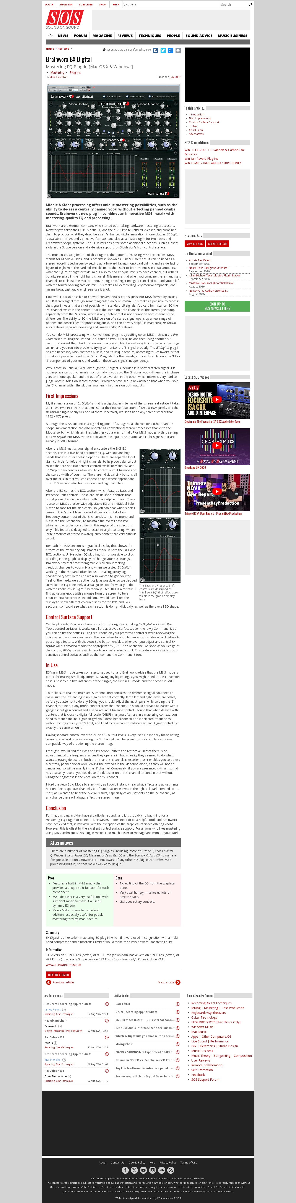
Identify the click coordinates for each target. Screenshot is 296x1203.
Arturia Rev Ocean (200, 260)
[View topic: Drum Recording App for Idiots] (178, 1012)
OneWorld (51, 1026)
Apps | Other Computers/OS (211, 1036)
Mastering (57, 72)
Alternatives (61, 842)
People (173, 35)
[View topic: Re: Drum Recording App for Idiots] (107, 1004)
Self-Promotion (202, 1070)
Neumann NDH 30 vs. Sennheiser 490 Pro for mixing (146, 1060)
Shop (102, 4)
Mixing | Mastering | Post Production (63, 1030)
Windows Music (202, 1027)
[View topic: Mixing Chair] (178, 1044)
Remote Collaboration (206, 1065)
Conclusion (56, 808)
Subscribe (86, 4)
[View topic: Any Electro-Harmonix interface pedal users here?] (178, 1068)
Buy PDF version (58, 974)
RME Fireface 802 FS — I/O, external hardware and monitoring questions (146, 1020)
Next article (166, 982)
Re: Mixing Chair (56, 1020)
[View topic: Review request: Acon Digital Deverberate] (178, 1076)
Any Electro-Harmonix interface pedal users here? (146, 1068)
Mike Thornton (58, 77)
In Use (52, 665)
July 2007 (175, 77)
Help (116, 4)
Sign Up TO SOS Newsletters (217, 306)
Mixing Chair (124, 1044)
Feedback (198, 1075)
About (102, 1162)
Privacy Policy (167, 1162)
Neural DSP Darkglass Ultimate (208, 268)
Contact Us (117, 1162)
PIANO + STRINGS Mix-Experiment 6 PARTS (143, 1052)
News (63, 35)
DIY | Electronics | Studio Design (214, 1046)
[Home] (65, 17)
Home (50, 35)
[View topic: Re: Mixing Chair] (107, 1021)
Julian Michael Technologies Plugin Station (215, 275)
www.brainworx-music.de (63, 965)
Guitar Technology (204, 1017)
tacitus (49, 1043)
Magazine (102, 35)
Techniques (149, 35)
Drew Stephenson (56, 1076)
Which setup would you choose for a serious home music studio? (146, 1036)
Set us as (128, 49)
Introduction (196, 114)
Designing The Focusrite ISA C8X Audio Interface (212, 421)
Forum (80, 35)
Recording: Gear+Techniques (59, 1014)
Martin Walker (53, 1060)
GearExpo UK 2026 (195, 467)
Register (66, 4)
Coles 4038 (122, 1004)
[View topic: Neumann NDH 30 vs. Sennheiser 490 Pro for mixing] (178, 1060)
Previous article (63, 982)
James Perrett (53, 1009)
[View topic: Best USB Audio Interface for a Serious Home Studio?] (178, 1028)
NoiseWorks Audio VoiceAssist (208, 291)
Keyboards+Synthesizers (208, 1013)
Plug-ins (75, 72)
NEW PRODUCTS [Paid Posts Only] (216, 1022)
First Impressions (62, 395)
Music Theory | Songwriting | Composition (221, 1055)
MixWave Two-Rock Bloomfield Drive (211, 283)
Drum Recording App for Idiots (136, 1012)
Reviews (125, 35)
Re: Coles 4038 (54, 1037)
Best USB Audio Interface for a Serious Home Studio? (146, 1028)
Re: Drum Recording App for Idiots (68, 1004)
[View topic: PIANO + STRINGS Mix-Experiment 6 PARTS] (178, 1052)
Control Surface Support (69, 617)
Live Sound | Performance (210, 1041)
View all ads (195, 243)
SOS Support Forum (205, 1079)
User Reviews (200, 1060)
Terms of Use (188, 1162)
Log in (49, 4)
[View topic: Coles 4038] (178, 1004)
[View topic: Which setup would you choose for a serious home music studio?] (178, 1036)
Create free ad (217, 243)
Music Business (232, 35)
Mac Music (199, 1032)
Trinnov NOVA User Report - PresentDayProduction (213, 513)
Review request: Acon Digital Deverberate (144, 1076)
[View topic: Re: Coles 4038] (107, 1037)
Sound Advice (198, 35)
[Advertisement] (217, 343)
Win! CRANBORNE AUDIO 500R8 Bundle (213, 163)
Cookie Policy (137, 1162)
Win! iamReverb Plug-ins (201, 158)
